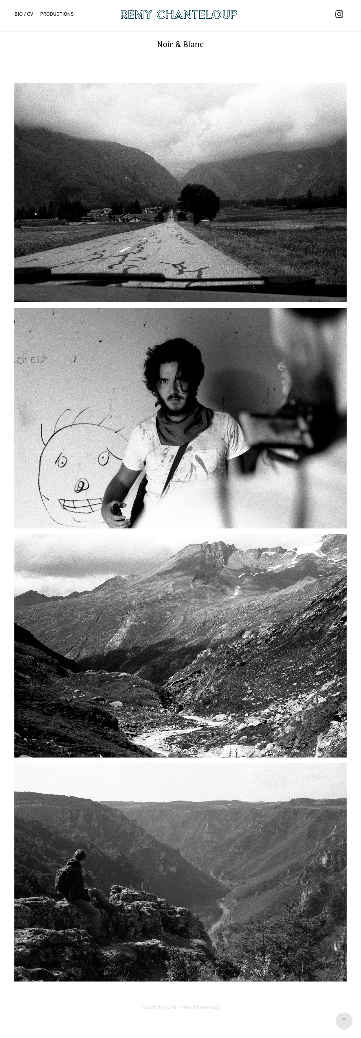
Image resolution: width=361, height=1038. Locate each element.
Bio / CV (23, 13)
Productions (57, 13)
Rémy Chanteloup (179, 14)
